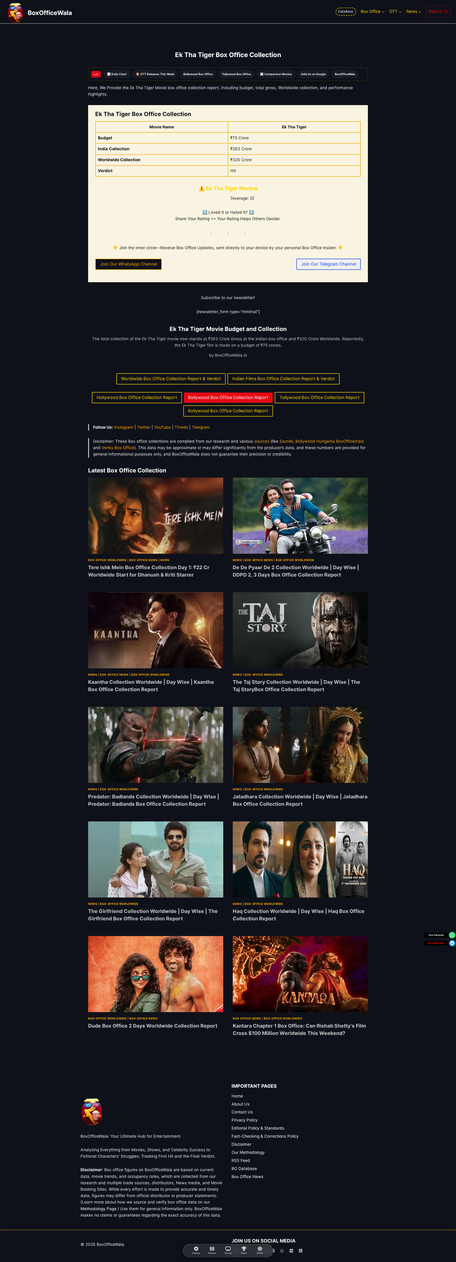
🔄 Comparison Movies (276, 74)
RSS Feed (241, 1160)
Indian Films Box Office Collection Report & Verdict (283, 378)
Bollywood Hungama (315, 441)
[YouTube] (236, 1251)
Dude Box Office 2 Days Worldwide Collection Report (152, 1026)
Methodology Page (98, 1208)
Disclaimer (241, 1144)
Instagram (124, 427)
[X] (254, 1251)
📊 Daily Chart (117, 74)
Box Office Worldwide (107, 560)
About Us (241, 1104)
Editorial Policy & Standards (258, 1128)
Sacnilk (286, 441)
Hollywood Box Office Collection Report (137, 397)
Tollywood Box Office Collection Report (320, 397)
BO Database (244, 1168)
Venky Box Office (118, 447)
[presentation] (155, 516)
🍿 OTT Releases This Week (155, 74)
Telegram (201, 427)
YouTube (163, 427)
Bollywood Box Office (198, 74)
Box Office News (143, 560)
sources (261, 441)
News (164, 560)
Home (237, 1096)
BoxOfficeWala (345, 74)
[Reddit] (263, 1251)
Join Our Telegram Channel (328, 264)
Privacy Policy (245, 1120)
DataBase (345, 11)
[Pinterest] (273, 1251)
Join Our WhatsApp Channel (128, 264)
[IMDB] (291, 1251)
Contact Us (242, 1112)
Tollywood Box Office (236, 74)
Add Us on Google (313, 74)
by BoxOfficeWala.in (228, 355)
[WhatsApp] (282, 1251)
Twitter (144, 427)
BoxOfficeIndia (350, 441)
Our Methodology (248, 1152)
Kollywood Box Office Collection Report (228, 410)
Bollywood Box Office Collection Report (228, 397)
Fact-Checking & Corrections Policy (265, 1136)
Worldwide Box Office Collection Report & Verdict (171, 378)
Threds (182, 427)
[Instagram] (245, 1251)
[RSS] (301, 1251)
